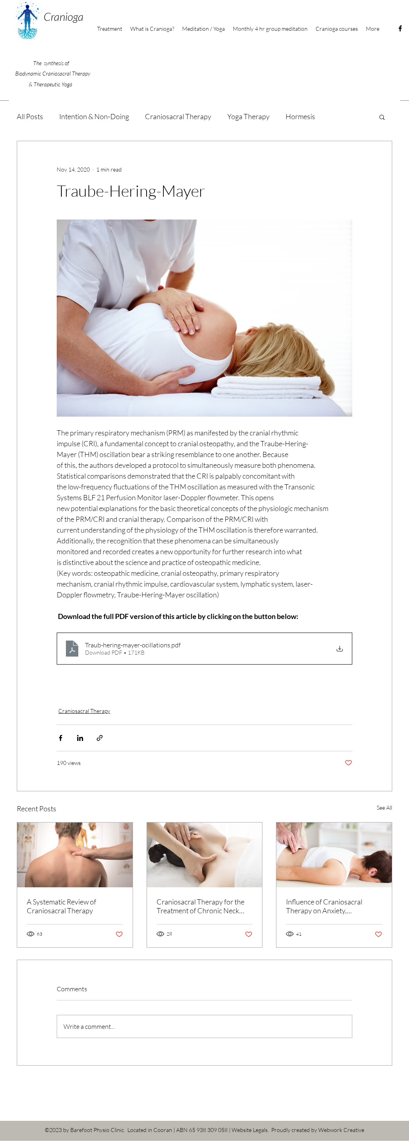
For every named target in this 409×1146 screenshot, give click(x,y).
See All (384, 807)
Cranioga (63, 16)
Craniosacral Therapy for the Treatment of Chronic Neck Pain (200, 906)
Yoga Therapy (248, 116)
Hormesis (300, 116)
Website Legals (250, 1129)
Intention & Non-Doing (94, 116)
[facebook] (400, 28)
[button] (337, 29)
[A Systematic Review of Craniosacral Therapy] (75, 855)
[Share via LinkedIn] (80, 738)
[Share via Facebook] (60, 738)
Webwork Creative (341, 1129)
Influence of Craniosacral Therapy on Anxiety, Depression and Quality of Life (332, 906)
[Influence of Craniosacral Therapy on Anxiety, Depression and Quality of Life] (334, 855)
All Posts (30, 116)
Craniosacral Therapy (178, 116)
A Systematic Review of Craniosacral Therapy (61, 906)
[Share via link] (99, 738)
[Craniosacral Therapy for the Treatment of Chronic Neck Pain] (204, 855)
